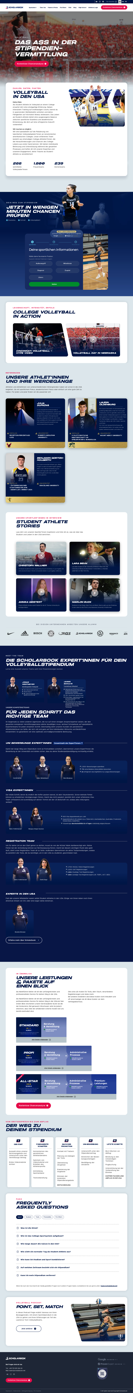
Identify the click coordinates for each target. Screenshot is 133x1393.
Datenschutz (16, 1391)
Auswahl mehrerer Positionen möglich (40, 259)
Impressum (9, 1391)
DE (120, 1)
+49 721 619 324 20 (15, 1368)
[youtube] (7, 1374)
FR (126, 1)
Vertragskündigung (27, 1391)
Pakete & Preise (53, 7)
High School (82, 7)
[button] (33, 7)
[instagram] (10, 1374)
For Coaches (37, 1391)
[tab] (19, 1217)
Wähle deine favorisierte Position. (41, 256)
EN (123, 1)
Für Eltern (63, 7)
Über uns (43, 7)
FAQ (69, 7)
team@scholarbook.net (17, 1370)
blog (74, 7)
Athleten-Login (93, 7)
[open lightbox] (38, 339)
